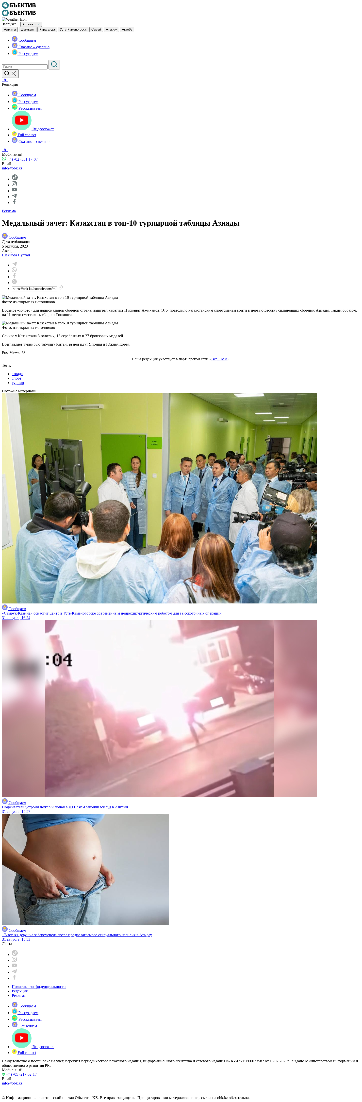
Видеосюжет (43, 129)
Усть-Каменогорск (73, 29)
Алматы (10, 29)
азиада (17, 374)
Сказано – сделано (33, 47)
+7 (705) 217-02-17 (21, 1074)
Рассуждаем (27, 53)
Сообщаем (26, 40)
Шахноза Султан (16, 255)
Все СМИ (219, 359)
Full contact (26, 135)
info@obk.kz (12, 168)
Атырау (111, 29)
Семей (96, 29)
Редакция (20, 991)
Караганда (47, 29)
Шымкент (27, 29)
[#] (19, 7)
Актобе (127, 29)
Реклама (9, 211)
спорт (16, 378)
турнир (18, 383)
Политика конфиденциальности (39, 987)
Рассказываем (29, 108)
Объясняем (27, 1026)
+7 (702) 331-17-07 (22, 159)
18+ (5, 80)
